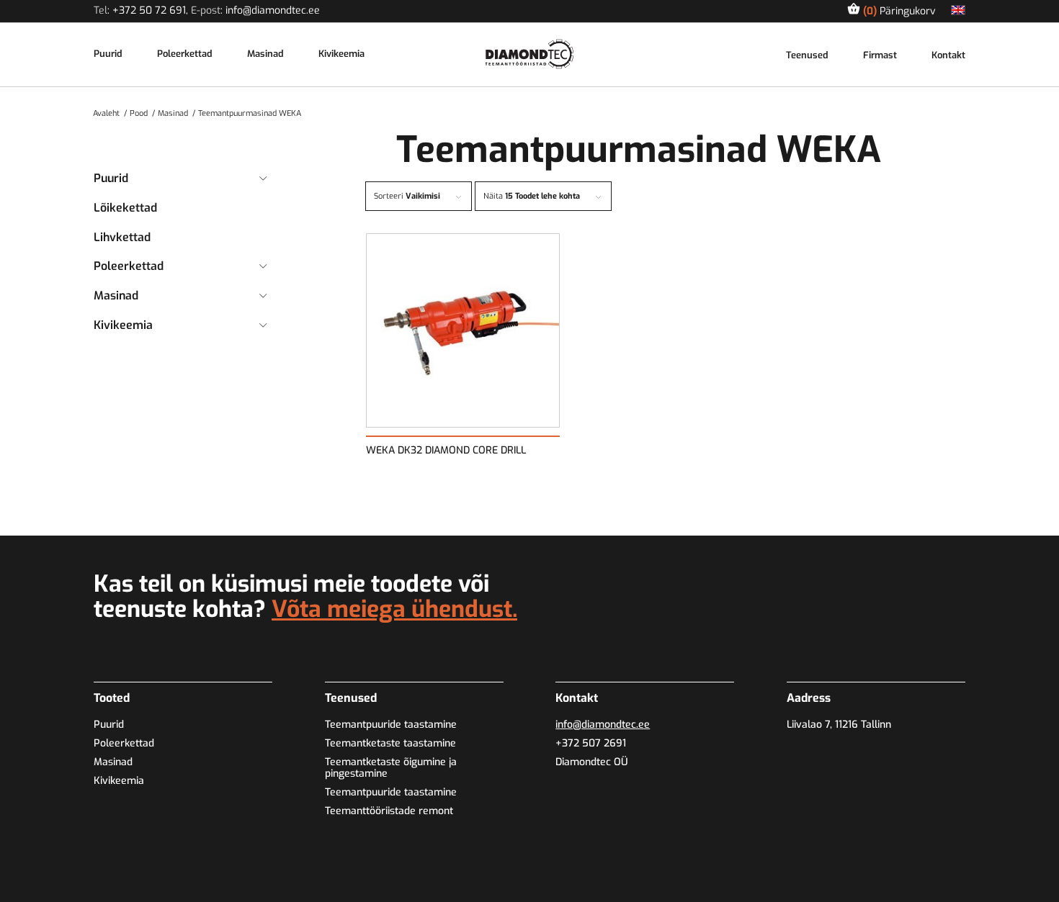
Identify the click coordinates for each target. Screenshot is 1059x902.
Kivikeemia (341, 54)
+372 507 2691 (590, 743)
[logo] (530, 54)
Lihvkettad (122, 237)
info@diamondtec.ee (272, 10)
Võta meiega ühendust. (394, 609)
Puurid (108, 54)
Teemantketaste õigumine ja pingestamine (391, 767)
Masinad (265, 54)
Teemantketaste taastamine (390, 743)
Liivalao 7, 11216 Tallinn (839, 724)
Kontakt (948, 56)
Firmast (880, 56)
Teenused (807, 56)
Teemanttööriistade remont (389, 811)
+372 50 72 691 (149, 10)
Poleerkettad (185, 54)
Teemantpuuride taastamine (391, 724)
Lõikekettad (125, 207)
